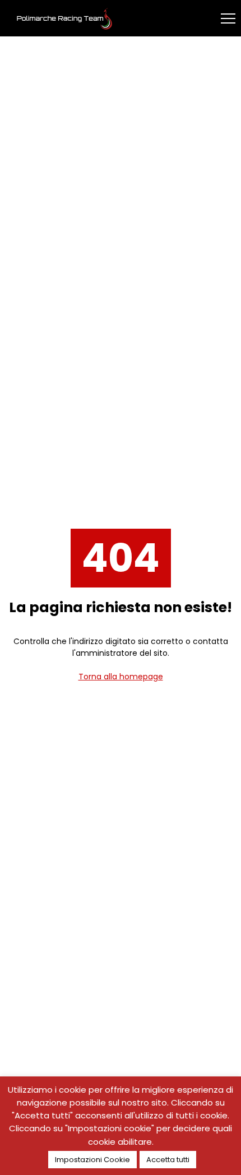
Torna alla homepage (120, 676)
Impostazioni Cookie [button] (92, 1159)
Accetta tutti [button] (167, 1159)
